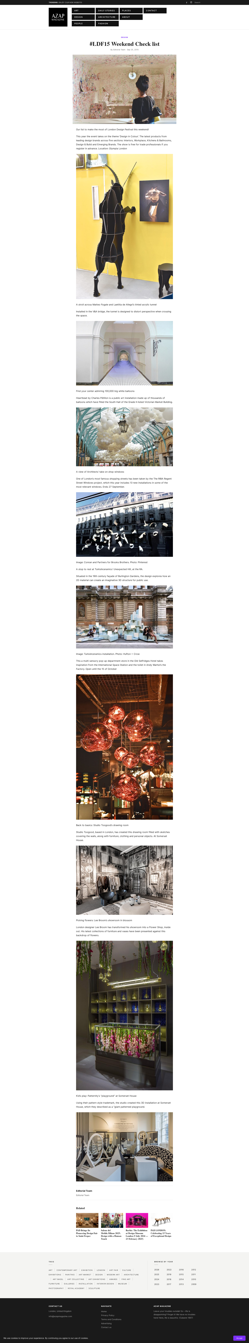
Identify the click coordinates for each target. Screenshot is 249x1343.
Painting (70, 1275)
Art (50, 1270)
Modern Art (113, 1275)
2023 (156, 1284)
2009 (193, 1284)
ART (76, 10)
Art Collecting (75, 1279)
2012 (193, 1269)
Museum (122, 1284)
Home (104, 1311)
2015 (181, 1274)
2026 (156, 1269)
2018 (169, 1279)
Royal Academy (76, 1288)
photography (56, 1288)
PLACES (126, 10)
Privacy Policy (107, 1315)
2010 (193, 1279)
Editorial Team (119, 50)
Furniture (54, 1284)
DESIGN (78, 17)
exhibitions (55, 1275)
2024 (156, 1279)
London (101, 1270)
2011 (193, 1274)
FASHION (103, 23)
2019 (169, 1274)
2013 (181, 1284)
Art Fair (113, 1270)
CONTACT (151, 10)
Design (124, 37)
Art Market (85, 1275)
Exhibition (87, 1270)
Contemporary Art (67, 1270)
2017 (169, 1284)
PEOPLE (78, 23)
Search (197, 2)
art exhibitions (96, 1279)
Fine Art (126, 1279)
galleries (69, 1284)
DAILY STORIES (106, 10)
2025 (156, 1274)
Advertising (106, 1323)
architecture (131, 1275)
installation (86, 1284)
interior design (105, 1284)
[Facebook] (186, 2)
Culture (126, 1270)
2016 (181, 1269)
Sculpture (94, 1288)
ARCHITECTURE (107, 17)
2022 (169, 1269)
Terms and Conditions (111, 1319)
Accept (239, 1338)
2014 (181, 1279)
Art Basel (58, 1279)
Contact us (106, 1327)
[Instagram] (191, 2)
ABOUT (126, 17)
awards (113, 1279)
